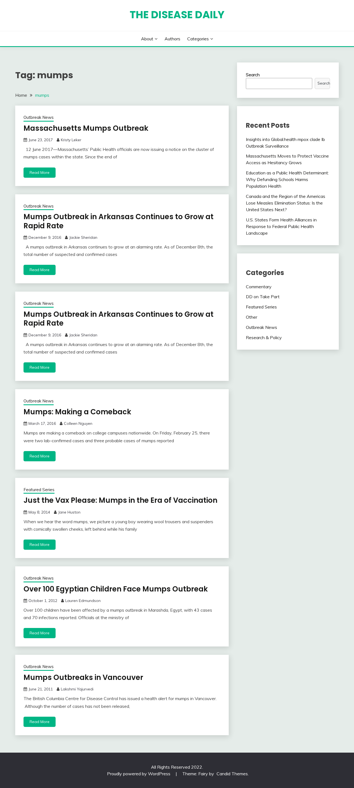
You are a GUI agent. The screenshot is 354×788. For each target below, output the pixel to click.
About (147, 38)
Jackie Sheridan (83, 237)
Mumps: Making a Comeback (77, 412)
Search (253, 74)
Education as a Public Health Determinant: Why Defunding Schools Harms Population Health (287, 179)
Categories (198, 38)
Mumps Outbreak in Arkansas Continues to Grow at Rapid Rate (119, 221)
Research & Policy (264, 337)
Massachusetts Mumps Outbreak (86, 128)
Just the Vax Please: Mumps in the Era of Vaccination (120, 500)
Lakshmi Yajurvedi (77, 689)
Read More (40, 172)
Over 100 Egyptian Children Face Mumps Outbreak (116, 589)
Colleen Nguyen (78, 423)
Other (251, 317)
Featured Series (39, 489)
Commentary (259, 286)
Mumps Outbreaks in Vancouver (83, 677)
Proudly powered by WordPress (139, 773)
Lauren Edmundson (83, 600)
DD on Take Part (263, 296)
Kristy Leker (71, 139)
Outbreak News (39, 117)
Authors (172, 38)
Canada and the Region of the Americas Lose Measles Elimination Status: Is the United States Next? (285, 202)
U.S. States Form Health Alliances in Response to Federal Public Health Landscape (281, 226)
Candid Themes (232, 773)
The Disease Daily (177, 14)
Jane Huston (69, 512)
